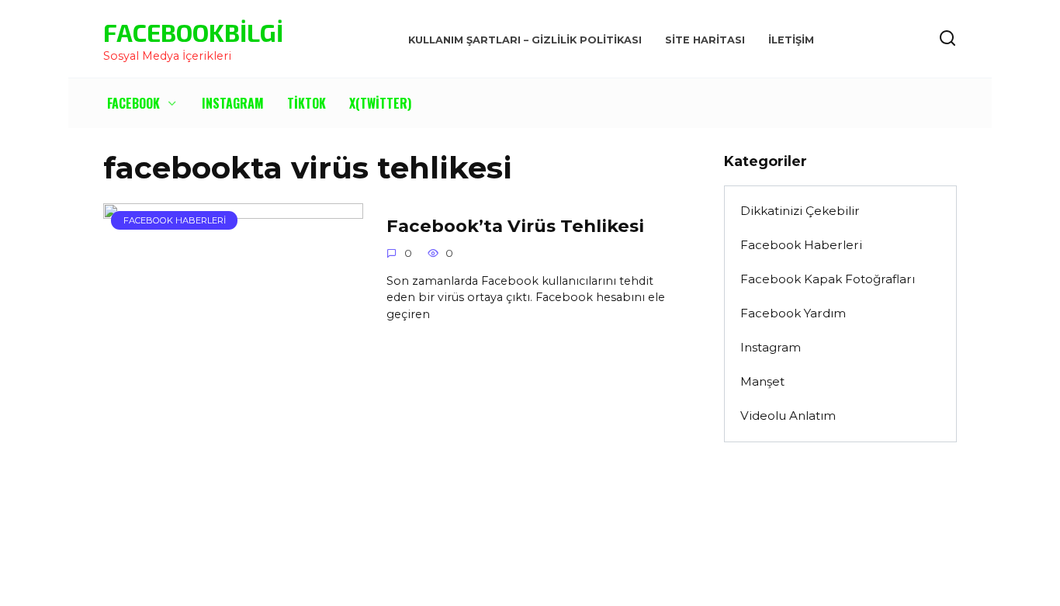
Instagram (233, 103)
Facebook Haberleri (801, 244)
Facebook (133, 103)
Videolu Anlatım (788, 415)
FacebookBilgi (193, 32)
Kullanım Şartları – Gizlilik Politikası (525, 40)
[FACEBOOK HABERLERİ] (233, 340)
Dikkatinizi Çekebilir (800, 210)
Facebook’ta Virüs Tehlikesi (515, 226)
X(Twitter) (380, 103)
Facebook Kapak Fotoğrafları (827, 279)
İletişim (791, 40)
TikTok (306, 103)
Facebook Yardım (793, 313)
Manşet (762, 381)
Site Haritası (705, 40)
